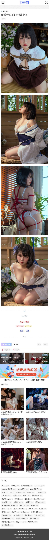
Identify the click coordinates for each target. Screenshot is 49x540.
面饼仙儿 (32, 522)
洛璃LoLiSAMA (20, 509)
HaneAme (39, 486)
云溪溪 (17, 496)
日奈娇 (29, 502)
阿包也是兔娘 (22, 518)
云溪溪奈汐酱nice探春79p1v (36, 472)
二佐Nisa (6, 496)
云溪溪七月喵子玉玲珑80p (35, 412)
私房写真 (5, 11)
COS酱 (30, 531)
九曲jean (41, 492)
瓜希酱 (43, 509)
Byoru (6, 486)
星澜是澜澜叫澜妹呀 (10, 505)
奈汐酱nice (7, 499)
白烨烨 (15, 512)
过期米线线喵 (8, 518)
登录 (21, 330)
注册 (27, 330)
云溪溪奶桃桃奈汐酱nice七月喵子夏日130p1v (11, 443)
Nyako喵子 (23, 489)
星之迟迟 (40, 502)
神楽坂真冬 (36, 512)
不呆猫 (30, 492)
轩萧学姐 (39, 515)
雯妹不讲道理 (8, 522)
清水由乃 (33, 509)
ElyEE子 (15, 486)
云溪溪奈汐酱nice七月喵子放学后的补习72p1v (11, 413)
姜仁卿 (28, 499)
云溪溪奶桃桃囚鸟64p (34, 442)
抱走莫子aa (18, 502)
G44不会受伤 (27, 486)
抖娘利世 (6, 502)
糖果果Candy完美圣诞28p (39, 357)
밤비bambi (20, 492)
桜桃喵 (34, 505)
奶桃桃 (19, 499)
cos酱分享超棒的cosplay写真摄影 (24, 534)
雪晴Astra (34, 518)
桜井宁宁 (24, 505)
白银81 (25, 512)
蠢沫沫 (29, 515)
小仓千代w (39, 499)
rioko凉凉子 (36, 489)
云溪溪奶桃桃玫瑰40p (9, 472)
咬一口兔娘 (37, 496)
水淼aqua (7, 509)
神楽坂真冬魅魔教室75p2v (9, 357)
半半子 (26, 496)
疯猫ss (6, 512)
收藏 (17, 344)
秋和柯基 (6, 515)
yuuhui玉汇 (7, 492)
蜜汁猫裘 (18, 515)
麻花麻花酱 (7, 525)
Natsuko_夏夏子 (9, 489)
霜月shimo (21, 522)
